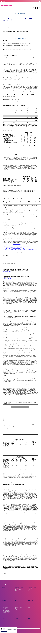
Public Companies (5, 588)
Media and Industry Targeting (19, 593)
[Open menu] (39, 1)
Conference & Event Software (6, 602)
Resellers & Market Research (6, 592)
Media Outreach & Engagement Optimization (7, 609)
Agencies (4, 590)
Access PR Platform (17, 588)
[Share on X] (35, 8)
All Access (4, 601)
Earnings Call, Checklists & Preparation (6, 612)
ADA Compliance (30, 590)
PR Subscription (17, 601)
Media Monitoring (17, 592)
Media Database (17, 590)
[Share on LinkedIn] (37, 8)
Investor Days (29, 593)
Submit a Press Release (18, 602)
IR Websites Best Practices (6, 611)
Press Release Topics (5, 607)
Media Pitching (17, 591)
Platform (29, 608)
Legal (3, 591)
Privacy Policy (29, 629)
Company (29, 609)
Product (29, 607)
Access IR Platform (30, 588)
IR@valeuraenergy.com (16, 244)
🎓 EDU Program (17, 609)
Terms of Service (24, 629)
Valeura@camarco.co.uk (7, 278)
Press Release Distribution (18, 589)
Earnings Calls (29, 591)
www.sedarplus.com (32, 238)
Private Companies (5, 589)
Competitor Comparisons (6, 610)
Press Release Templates (18, 607)
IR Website (29, 589)
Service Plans (29, 601)
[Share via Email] (39, 8)
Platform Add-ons (30, 602)
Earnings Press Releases (31, 592)
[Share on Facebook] (33, 8)
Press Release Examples (18, 608)
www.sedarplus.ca (29, 287)
